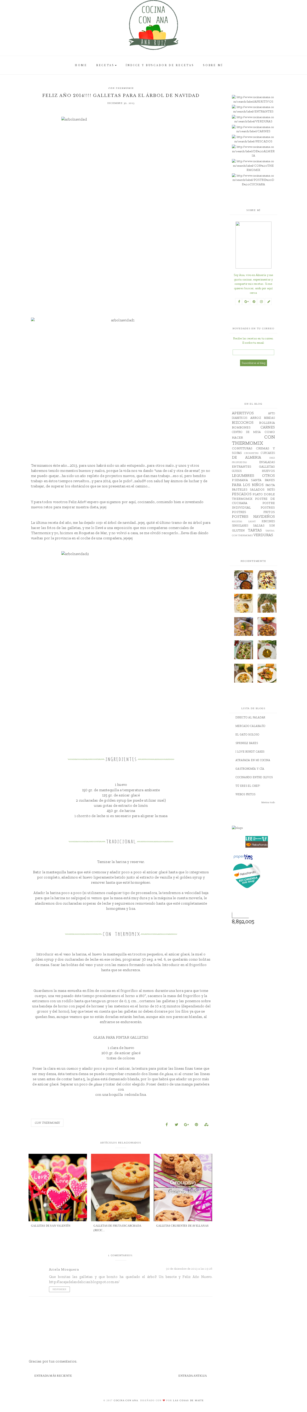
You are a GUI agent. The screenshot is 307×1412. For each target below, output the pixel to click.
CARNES (267, 427)
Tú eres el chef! (248, 785)
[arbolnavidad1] (121, 377)
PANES (270, 480)
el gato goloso (247, 734)
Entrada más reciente (53, 1375)
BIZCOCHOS (243, 422)
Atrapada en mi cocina (253, 760)
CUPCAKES (268, 453)
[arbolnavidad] (121, 207)
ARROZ (255, 418)
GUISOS (237, 471)
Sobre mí (213, 65)
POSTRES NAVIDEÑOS (253, 516)
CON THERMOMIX (121, 88)
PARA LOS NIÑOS (248, 484)
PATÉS (271, 489)
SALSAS (259, 525)
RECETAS (105, 65)
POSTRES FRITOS (253, 512)
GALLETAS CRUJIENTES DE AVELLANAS (182, 1225)
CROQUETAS (251, 453)
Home (81, 65)
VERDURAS (263, 535)
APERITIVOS (243, 413)
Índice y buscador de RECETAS (160, 65)
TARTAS (255, 530)
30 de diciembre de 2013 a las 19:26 (189, 1269)
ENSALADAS (267, 462)
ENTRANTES (241, 466)
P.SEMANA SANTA (246, 480)
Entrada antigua (192, 1375)
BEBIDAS (269, 417)
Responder (59, 1289)
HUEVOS (268, 471)
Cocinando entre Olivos (254, 777)
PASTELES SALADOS (248, 489)
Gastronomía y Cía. (250, 768)
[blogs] (256, 828)
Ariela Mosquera (64, 1269)
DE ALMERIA (246, 457)
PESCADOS (241, 494)
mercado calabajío (250, 726)
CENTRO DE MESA (246, 432)
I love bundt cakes (250, 751)
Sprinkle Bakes (247, 743)
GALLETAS (267, 466)
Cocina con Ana (126, 1400)
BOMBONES (241, 427)
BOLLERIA (267, 423)
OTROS (268, 475)
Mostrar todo (268, 802)
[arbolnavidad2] (121, 641)
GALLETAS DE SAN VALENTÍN (50, 1225)
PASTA (270, 485)
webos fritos (246, 794)
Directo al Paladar (250, 717)
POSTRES (268, 507)
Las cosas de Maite (188, 1400)
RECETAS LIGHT (244, 521)
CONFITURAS (242, 448)
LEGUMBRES (243, 475)
